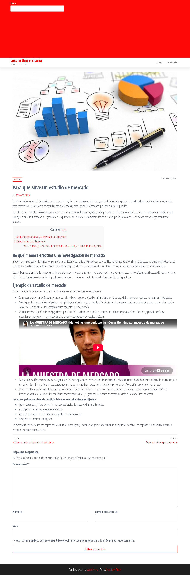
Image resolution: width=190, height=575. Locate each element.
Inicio (159, 62)
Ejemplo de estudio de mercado (29, 241)
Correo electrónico (107, 512)
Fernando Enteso (23, 195)
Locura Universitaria (26, 60)
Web (15, 526)
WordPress (92, 570)
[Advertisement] (95, 34)
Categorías (172, 62)
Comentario (21, 464)
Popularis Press (113, 570)
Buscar (13, 3)
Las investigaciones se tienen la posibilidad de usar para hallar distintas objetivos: (62, 246)
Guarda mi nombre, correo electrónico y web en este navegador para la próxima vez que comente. (75, 540)
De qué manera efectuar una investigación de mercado (40, 237)
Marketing (17, 179)
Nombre (18, 512)
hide (64, 229)
